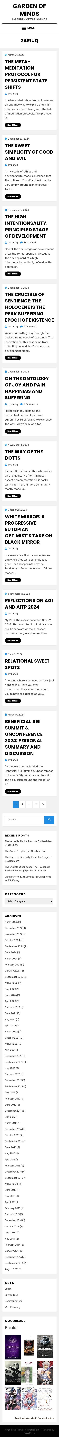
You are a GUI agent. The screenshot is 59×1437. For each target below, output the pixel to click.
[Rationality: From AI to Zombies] (45, 1346)
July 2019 (10, 1092)
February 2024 (13, 964)
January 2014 (12, 1251)
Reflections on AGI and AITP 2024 (29, 603)
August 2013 (12, 1269)
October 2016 (12, 1135)
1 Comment (30, 242)
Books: (11, 1328)
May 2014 (10, 1238)
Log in (8, 1288)
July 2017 (10, 1117)
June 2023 (11, 995)
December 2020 (13, 1056)
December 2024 (13, 928)
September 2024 (14, 946)
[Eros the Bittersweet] (29, 1373)
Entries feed (11, 1295)
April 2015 (10, 1202)
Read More (13, 125)
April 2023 (10, 1001)
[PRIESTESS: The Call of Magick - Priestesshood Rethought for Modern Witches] (13, 1347)
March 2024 (11, 958)
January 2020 (12, 1074)
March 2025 (11, 922)
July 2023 (10, 989)
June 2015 (10, 1190)
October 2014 (12, 1226)
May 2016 (10, 1153)
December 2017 (13, 1110)
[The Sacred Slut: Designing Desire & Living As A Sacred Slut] (29, 1347)
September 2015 (14, 1178)
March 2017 (11, 1123)
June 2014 (10, 1232)
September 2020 (14, 1062)
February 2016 (12, 1165)
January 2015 (12, 1214)
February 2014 (12, 1245)
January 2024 (12, 970)
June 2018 (10, 1104)
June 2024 (11, 952)
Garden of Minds (29, 10)
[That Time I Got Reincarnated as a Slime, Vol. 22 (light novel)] (45, 1372)
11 (37, 804)
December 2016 (13, 1129)
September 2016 (14, 1141)
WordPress (29, 1433)
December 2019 (13, 1080)
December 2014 (13, 1220)
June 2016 (10, 1147)
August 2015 (12, 1184)
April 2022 (10, 1025)
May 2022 (10, 1019)
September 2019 (14, 1086)
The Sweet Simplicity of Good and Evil (29, 152)
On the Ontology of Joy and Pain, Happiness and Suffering (27, 388)
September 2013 (14, 1263)
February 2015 (12, 1208)
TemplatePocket (33, 1430)
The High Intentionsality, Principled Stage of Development (26, 226)
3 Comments (31, 404)
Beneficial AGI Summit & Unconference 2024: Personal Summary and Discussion (24, 737)
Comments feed (13, 1301)
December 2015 (13, 1171)
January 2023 (12, 1007)
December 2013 (13, 1257)
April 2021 (10, 1050)
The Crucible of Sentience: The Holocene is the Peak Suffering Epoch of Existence (29, 307)
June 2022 (11, 1013)
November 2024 (13, 934)
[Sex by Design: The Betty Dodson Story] (13, 1372)
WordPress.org (12, 1307)
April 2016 (10, 1159)
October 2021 (12, 1038)
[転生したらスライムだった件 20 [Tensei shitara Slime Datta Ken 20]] (29, 1398)
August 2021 (12, 1044)
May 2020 (10, 1068)
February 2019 (12, 1098)
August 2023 (12, 983)
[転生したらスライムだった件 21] (13, 1398)
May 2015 (10, 1196)
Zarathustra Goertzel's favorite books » (34, 1418)
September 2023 (14, 977)
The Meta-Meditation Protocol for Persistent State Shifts (26, 74)
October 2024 (12, 940)
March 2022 (11, 1031)
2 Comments (31, 326)
